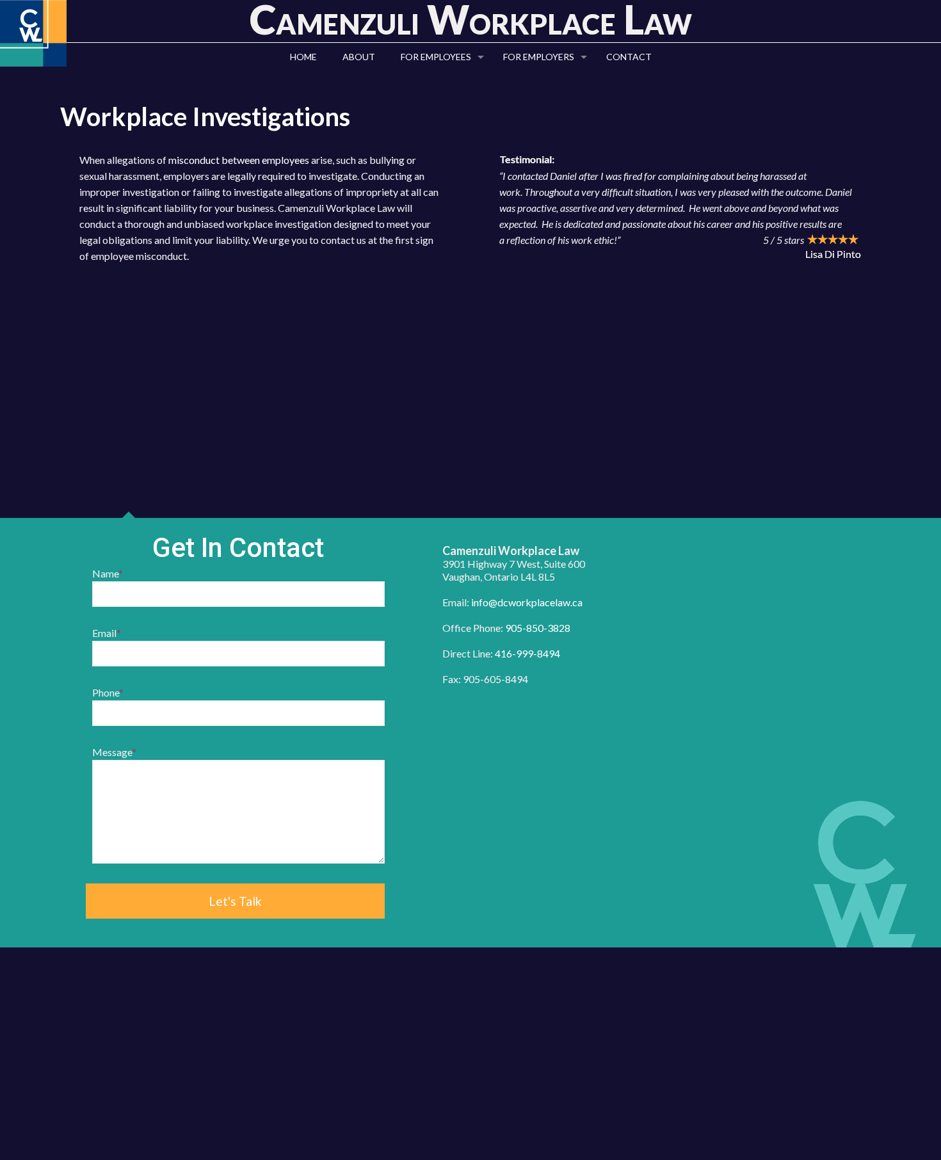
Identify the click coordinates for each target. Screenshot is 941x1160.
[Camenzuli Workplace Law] (33, 33)
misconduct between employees (238, 160)
